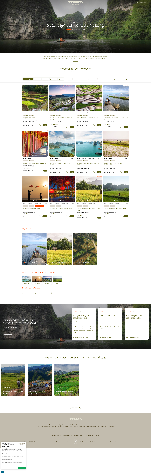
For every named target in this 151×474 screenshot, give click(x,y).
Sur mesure (53, 79)
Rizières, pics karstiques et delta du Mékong (60, 163)
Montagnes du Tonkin (82, 262)
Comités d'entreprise (88, 435)
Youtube (69, 441)
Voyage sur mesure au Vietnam (58, 292)
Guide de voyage (111, 441)
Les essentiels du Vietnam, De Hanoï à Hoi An (116, 118)
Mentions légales (83, 441)
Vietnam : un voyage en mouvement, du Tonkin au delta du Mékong (12, 391)
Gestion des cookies (118, 441)
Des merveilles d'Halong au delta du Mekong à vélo (114, 163)
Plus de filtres (94, 79)
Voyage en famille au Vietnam (29, 292)
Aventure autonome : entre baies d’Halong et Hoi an (89, 163)
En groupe (38, 79)
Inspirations (24, 2)
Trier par (126, 79)
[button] (2, 472)
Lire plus (74, 332)
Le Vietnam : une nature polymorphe (37, 392)
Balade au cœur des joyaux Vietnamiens (61, 208)
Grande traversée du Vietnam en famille (88, 117)
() (83, 29)
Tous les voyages (28, 79)
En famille (46, 79)
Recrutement (104, 441)
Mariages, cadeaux (78, 435)
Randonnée (48, 283)
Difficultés (84, 79)
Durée (77, 79)
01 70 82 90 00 (143, 3)
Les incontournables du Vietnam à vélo (115, 208)
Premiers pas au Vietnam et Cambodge (64, 392)
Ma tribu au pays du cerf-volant (31, 208)
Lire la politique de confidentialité (7, 464)
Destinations (7, 2)
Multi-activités (38, 283)
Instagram (64, 441)
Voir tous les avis (8, 333)
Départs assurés (116, 79)
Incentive (97, 435)
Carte (41, 125)
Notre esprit (31, 2)
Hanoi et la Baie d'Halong (58, 262)
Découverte (27, 283)
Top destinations (55, 435)
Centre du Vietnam (30, 262)
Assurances (98, 441)
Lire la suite (75, 61)
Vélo (59, 283)
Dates (70, 79)
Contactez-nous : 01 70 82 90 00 (28, 441)
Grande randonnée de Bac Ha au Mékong (34, 163)
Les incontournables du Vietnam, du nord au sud (88, 209)
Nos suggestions (66, 435)
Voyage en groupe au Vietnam (43, 292)
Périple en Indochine (29, 117)
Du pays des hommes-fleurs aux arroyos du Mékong (62, 118)
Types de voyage (16, 2)
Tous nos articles (74, 407)
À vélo (61, 79)
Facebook (58, 441)
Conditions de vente (91, 441)
